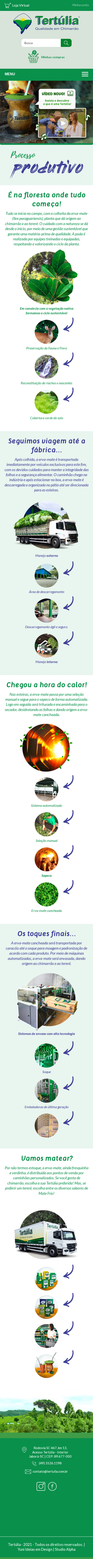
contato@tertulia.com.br (50, 1471)
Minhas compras (49, 54)
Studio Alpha (65, 1549)
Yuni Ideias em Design (35, 1549)
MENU (10, 74)
